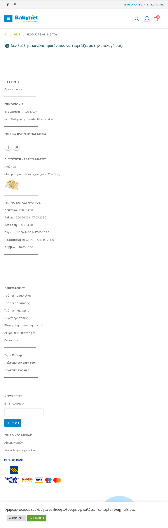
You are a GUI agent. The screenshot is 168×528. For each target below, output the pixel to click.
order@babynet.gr (41, 119)
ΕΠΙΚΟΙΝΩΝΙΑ (155, 4)
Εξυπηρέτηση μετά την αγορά (23, 325)
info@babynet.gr (15, 119)
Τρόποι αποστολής (17, 303)
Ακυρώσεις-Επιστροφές (19, 333)
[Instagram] (15, 5)
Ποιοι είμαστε (13, 89)
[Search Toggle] (137, 18)
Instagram (16, 147)
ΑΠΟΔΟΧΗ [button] (37, 518)
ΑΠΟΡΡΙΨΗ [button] (16, 518)
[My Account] (146, 18)
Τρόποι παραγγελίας (17, 295)
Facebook (8, 147)
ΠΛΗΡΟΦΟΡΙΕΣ (133, 4)
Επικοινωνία (12, 340)
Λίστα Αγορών (13, 443)
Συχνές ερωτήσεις (16, 318)
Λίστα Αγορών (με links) (19, 450)
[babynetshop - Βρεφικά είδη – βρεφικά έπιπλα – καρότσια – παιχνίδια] (26, 18)
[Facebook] (8, 5)
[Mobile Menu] (8, 18)
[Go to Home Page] (5, 34)
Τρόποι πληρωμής (16, 310)
